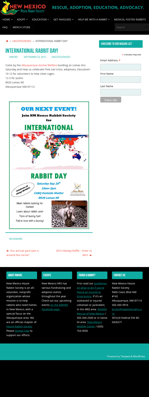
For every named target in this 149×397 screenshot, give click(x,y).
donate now (22, 330)
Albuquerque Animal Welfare (39, 65)
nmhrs (13, 57)
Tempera (125, 356)
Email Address (110, 60)
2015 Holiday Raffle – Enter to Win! (74, 253)
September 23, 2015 (35, 57)
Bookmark (15, 238)
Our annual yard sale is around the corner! (22, 253)
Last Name (106, 86)
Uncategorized (21, 41)
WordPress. (139, 356)
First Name (107, 73)
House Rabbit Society (19, 326)
